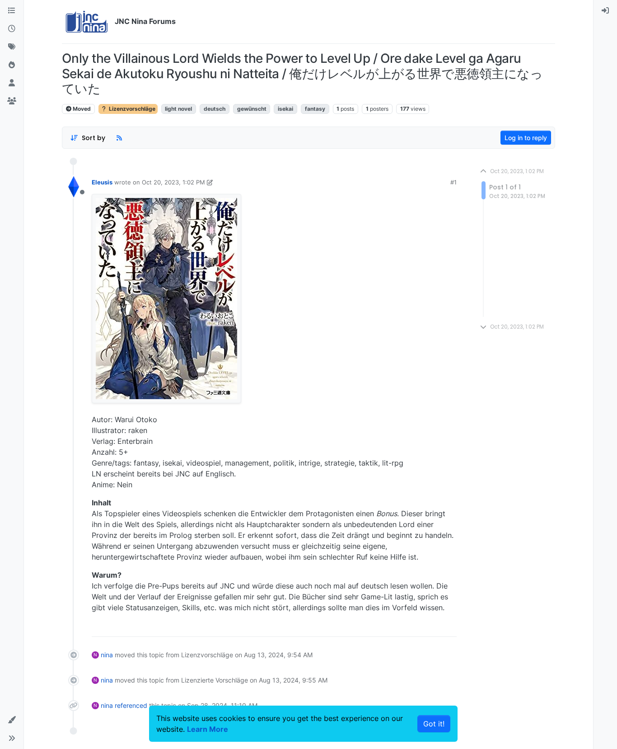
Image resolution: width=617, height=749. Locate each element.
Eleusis (102, 182)
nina (107, 655)
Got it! (433, 723)
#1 (453, 182)
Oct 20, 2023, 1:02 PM (173, 182)
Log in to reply (526, 137)
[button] (12, 720)
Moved (81, 108)
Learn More (207, 729)
